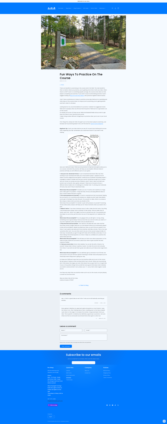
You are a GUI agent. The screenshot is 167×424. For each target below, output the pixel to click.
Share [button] (62, 84)
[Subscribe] (93, 362)
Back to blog (84, 285)
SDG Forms (68, 373)
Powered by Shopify (65, 421)
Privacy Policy (106, 375)
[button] (61, 8)
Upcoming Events (70, 375)
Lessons (68, 370)
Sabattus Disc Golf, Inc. (56, 421)
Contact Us (87, 373)
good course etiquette (97, 123)
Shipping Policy (107, 373)
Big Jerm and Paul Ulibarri (77, 95)
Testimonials (69, 379)
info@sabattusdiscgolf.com (55, 401)
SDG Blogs (68, 377)
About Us (87, 370)
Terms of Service (107, 377)
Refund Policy (106, 370)
